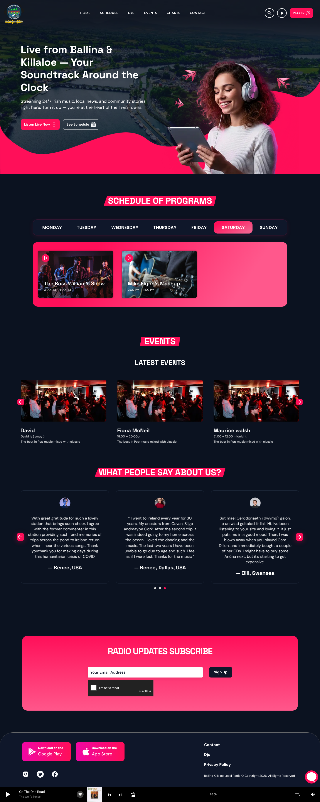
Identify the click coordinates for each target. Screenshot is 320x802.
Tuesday (86, 227)
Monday (52, 227)
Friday (199, 227)
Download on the (50, 748)
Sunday (269, 227)
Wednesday (124, 227)
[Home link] (14, 13)
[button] (20, 402)
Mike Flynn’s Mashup (154, 283)
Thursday (164, 227)
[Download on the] (32, 751)
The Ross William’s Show (74, 283)
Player (299, 13)
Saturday (233, 227)
